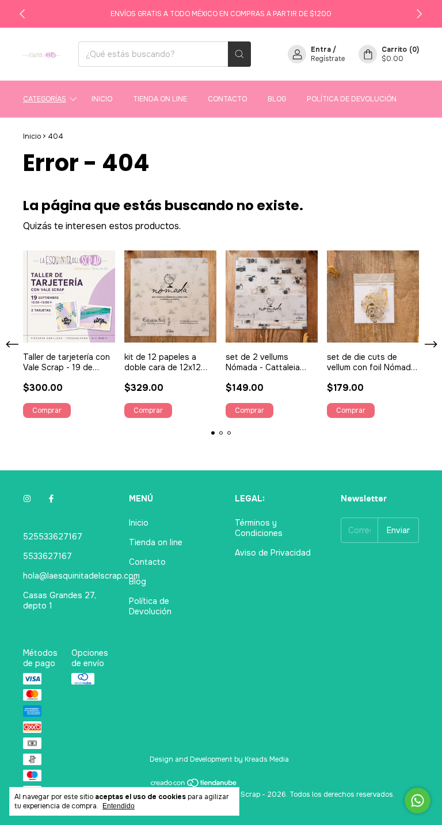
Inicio (102, 99)
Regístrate (328, 58)
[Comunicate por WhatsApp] (417, 800)
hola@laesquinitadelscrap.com (81, 576)
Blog (277, 99)
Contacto (227, 99)
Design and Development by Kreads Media (219, 759)
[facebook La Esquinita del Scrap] (51, 498)
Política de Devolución (352, 99)
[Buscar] (239, 54)
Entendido (118, 806)
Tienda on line (160, 99)
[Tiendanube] (194, 785)
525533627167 (52, 536)
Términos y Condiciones (259, 528)
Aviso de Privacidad (273, 553)
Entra (321, 49)
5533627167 (47, 556)
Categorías (44, 99)
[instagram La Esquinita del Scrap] (27, 498)
